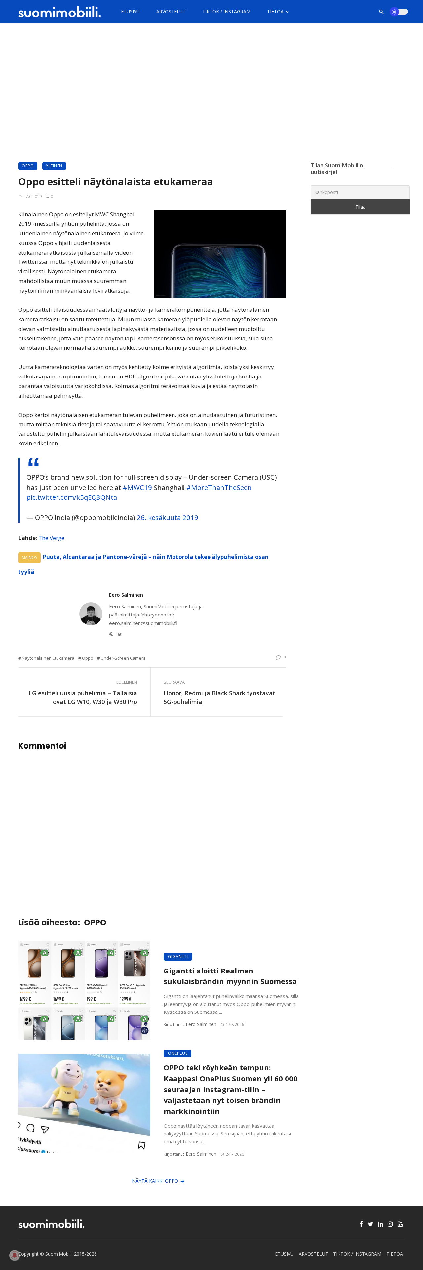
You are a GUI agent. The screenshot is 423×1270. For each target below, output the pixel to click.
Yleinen (54, 166)
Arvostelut (171, 11)
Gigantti (178, 956)
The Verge (51, 538)
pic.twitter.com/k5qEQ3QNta (71, 497)
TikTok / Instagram (226, 11)
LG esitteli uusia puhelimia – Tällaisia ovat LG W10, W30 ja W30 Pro (83, 697)
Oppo (87, 658)
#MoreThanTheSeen (219, 487)
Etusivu (130, 11)
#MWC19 (137, 487)
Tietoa (275, 11)
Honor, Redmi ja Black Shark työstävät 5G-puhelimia (219, 697)
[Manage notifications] (14, 1255)
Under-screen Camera (123, 658)
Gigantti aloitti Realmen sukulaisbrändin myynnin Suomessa (230, 976)
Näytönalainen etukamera (48, 658)
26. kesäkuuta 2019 (167, 517)
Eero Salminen (126, 594)
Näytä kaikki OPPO (155, 1181)
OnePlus (178, 1053)
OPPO (28, 166)
